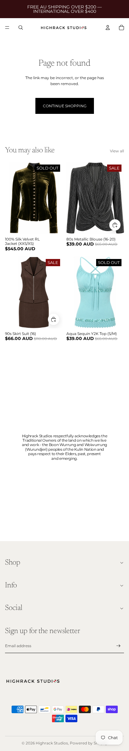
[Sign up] (118, 646)
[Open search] (21, 27)
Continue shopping (64, 106)
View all (117, 151)
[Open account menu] (108, 27)
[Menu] (7, 27)
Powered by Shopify (89, 743)
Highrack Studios (52, 743)
